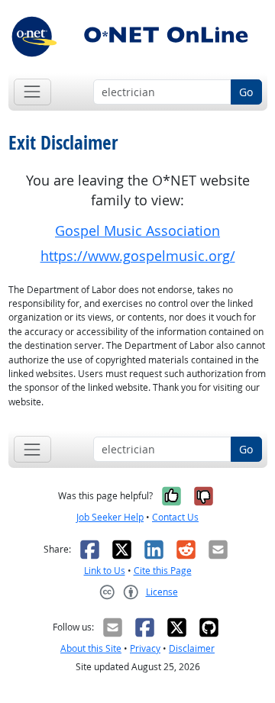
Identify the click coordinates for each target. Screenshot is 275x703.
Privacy (145, 648)
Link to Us (104, 570)
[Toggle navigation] (32, 92)
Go (246, 92)
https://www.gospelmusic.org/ (137, 256)
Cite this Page (163, 570)
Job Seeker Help (110, 517)
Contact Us (175, 517)
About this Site (90, 648)
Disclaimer (192, 648)
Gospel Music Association (137, 231)
